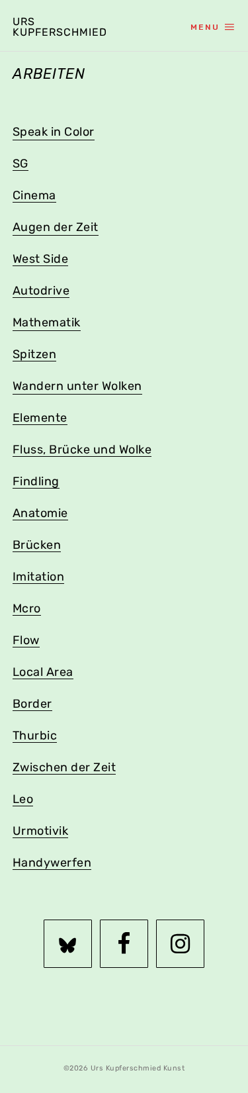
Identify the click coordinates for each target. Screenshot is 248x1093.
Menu (205, 27)
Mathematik (47, 322)
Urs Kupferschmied (57, 27)
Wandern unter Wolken (77, 386)
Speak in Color (54, 131)
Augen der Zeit (56, 227)
